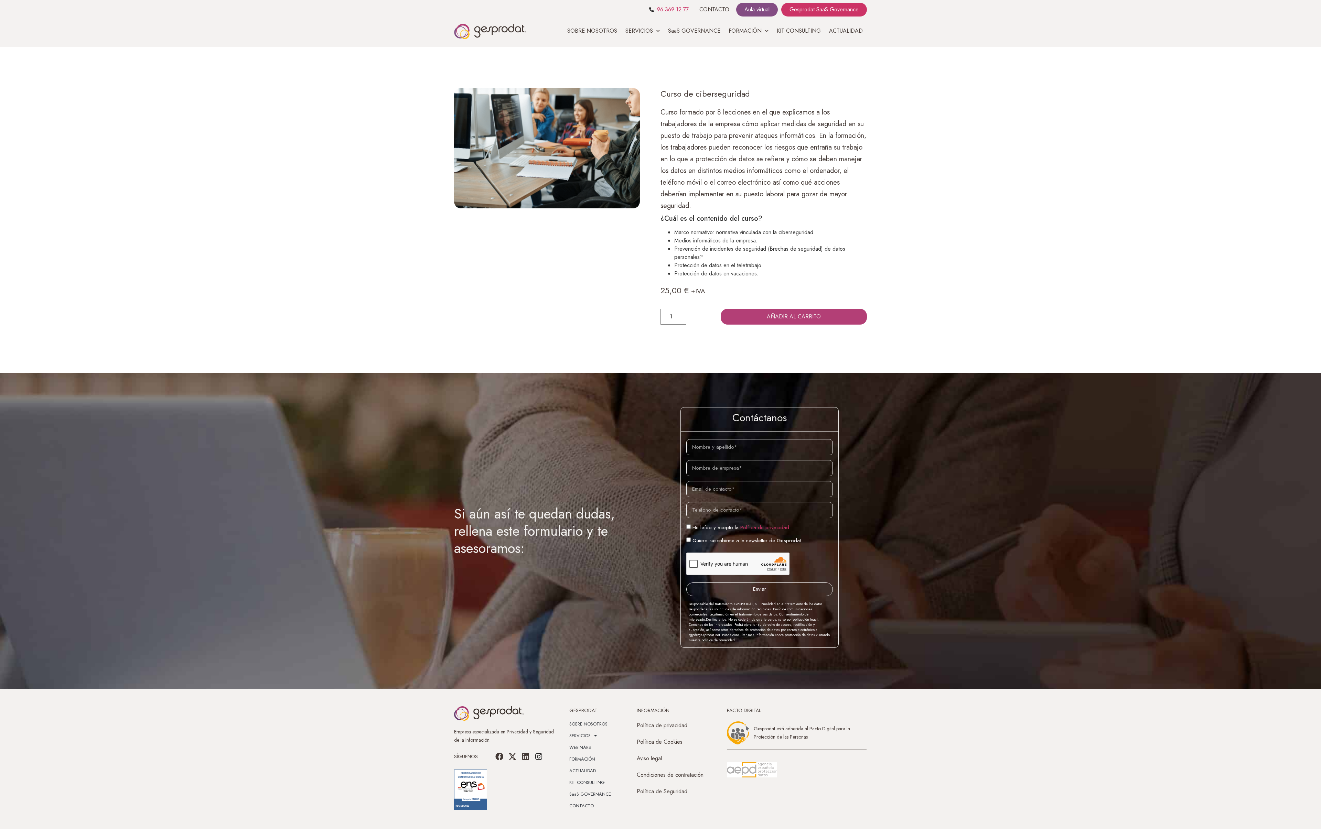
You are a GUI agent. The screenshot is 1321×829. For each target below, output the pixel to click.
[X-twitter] (512, 756)
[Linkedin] (525, 756)
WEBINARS (580, 747)
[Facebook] (499, 756)
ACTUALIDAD (846, 31)
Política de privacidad (764, 527)
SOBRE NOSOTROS (592, 31)
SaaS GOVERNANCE (694, 31)
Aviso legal (649, 758)
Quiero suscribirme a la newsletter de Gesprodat (746, 540)
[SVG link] (752, 770)
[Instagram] (538, 756)
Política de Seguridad (662, 791)
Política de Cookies (660, 742)
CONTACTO (714, 9)
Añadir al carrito (794, 316)
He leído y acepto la (740, 527)
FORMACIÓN (582, 759)
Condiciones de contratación (670, 775)
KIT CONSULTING (799, 31)
